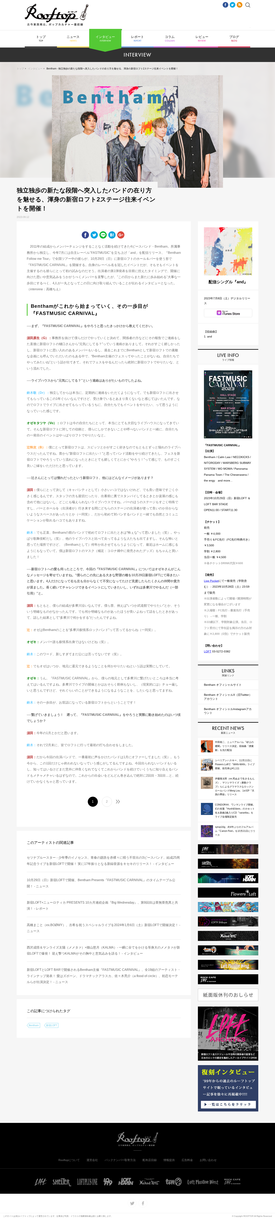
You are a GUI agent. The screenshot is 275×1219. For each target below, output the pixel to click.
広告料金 (187, 1160)
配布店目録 (150, 1160)
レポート (137, 38)
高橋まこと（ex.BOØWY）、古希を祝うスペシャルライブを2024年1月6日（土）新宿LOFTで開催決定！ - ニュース (103, 928)
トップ (41, 38)
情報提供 (169, 1160)
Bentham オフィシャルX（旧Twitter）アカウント (228, 696)
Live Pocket (211, 580)
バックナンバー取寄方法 (120, 1160)
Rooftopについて (69, 1160)
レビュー (201, 38)
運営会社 (92, 1160)
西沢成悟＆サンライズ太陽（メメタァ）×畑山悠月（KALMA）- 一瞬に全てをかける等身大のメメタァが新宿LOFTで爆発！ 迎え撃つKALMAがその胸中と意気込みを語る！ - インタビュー (103, 950)
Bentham (34, 1025)
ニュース (73, 38)
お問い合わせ (208, 1160)
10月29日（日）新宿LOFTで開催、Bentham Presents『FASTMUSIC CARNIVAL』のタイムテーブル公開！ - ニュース (101, 883)
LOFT (207, 651)
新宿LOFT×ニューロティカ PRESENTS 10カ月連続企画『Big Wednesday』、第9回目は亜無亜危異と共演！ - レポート (102, 905)
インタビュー (105, 38)
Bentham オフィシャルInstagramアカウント (228, 711)
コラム (170, 38)
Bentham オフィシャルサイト (223, 684)
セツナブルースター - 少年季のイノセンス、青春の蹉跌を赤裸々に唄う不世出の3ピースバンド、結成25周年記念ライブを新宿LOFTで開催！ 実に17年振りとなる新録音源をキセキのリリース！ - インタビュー (103, 860)
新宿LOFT (51, 1025)
